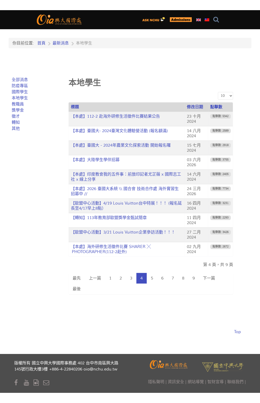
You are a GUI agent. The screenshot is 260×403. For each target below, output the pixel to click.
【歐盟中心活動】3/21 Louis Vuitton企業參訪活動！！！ (123, 232)
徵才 (16, 116)
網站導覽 (196, 381)
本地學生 (20, 98)
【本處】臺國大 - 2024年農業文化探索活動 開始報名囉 (121, 145)
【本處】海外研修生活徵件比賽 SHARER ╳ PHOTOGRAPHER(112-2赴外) (111, 249)
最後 (77, 288)
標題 (75, 107)
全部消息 (20, 79)
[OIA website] (60, 19)
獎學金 (18, 110)
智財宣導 (215, 381)
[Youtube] (29, 383)
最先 (77, 278)
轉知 (16, 122)
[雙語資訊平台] (154, 19)
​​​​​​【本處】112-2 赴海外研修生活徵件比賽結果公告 (115, 116)
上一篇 (95, 278)
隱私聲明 (156, 381)
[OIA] (169, 364)
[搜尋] (217, 20)
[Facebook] (19, 383)
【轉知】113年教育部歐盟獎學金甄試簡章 (109, 217)
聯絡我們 (235, 381)
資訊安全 (176, 381)
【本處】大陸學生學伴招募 (95, 159)
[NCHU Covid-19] (180, 19)
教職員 (18, 104)
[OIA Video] (38, 383)
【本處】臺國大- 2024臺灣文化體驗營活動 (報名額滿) (119, 130)
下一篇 (209, 278)
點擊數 (216, 107)
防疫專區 (20, 85)
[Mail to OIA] (47, 383)
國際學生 (20, 92)
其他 (16, 128)
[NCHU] (222, 366)
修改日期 (195, 107)
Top (237, 331)
